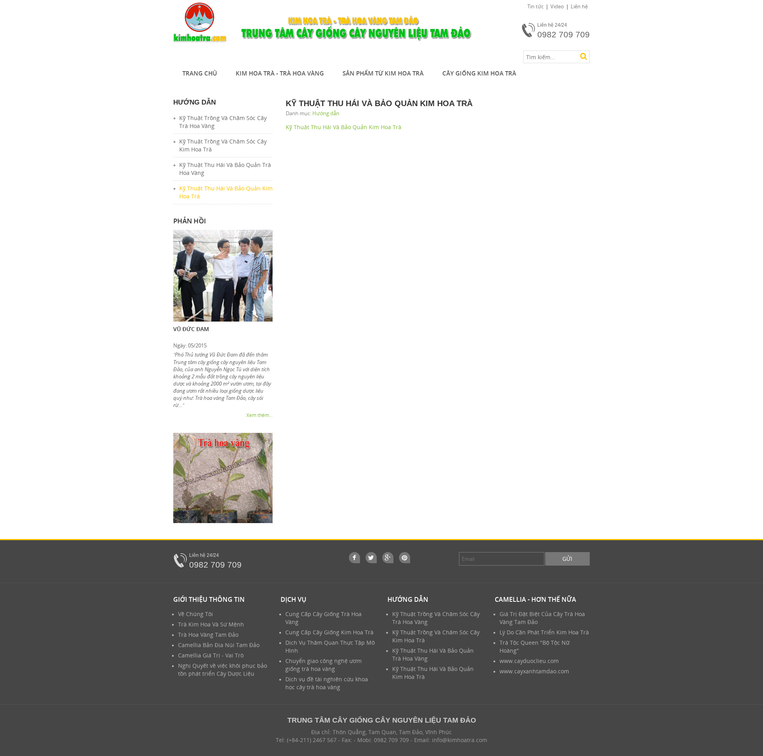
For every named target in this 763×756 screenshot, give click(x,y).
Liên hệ (579, 6)
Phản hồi (189, 220)
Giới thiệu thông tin (209, 599)
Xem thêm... (259, 415)
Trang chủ (199, 73)
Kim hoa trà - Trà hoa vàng (280, 73)
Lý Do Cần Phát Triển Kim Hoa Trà (544, 632)
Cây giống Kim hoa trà (479, 73)
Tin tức (535, 6)
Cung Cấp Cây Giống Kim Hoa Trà (329, 632)
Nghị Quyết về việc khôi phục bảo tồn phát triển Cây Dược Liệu (222, 669)
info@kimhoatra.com (459, 740)
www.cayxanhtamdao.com (534, 671)
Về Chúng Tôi (195, 614)
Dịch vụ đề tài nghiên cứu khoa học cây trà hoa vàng (326, 683)
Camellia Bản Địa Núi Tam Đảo (218, 645)
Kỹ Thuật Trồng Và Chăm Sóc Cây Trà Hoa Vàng (223, 122)
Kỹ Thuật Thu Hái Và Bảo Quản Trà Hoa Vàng (225, 168)
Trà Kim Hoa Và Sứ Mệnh (211, 624)
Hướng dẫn (325, 113)
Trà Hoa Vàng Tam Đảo (208, 634)
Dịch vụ (293, 599)
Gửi (567, 558)
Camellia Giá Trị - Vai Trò (211, 655)
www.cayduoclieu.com (529, 661)
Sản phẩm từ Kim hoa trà (383, 73)
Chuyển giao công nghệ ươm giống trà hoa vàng (323, 665)
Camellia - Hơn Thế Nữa (535, 599)
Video (557, 6)
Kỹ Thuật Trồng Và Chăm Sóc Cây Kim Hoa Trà (223, 145)
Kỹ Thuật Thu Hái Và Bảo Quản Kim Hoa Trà (343, 127)
